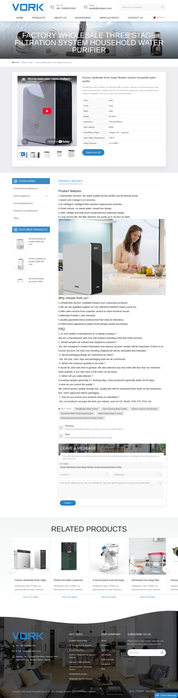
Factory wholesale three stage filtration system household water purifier (91, 467)
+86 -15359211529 (65, 8)
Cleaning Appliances (23, 203)
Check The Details (30, 597)
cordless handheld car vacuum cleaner (82, 656)
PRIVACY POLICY (158, 691)
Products (38, 17)
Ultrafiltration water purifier (87, 409)
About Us (60, 17)
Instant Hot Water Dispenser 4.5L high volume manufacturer (29, 580)
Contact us (135, 17)
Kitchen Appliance (22, 196)
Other (16, 218)
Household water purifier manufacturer (77, 413)
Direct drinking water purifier (115, 409)
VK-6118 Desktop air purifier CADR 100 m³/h (37, 241)
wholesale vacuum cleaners (81, 679)
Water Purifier (27, 62)
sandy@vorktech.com (100, 8)
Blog (103, 669)
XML (147, 691)
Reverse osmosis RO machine (144, 409)
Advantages (83, 17)
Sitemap (140, 691)
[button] (166, 569)
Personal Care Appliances (26, 211)
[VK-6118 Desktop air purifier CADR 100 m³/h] (20, 244)
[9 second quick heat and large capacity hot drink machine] (69, 556)
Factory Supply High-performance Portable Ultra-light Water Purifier (146, 580)
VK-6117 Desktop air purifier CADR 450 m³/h (37, 261)
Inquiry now (92, 152)
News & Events (109, 17)
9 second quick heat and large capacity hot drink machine (69, 580)
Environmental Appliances (26, 188)
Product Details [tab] (70, 181)
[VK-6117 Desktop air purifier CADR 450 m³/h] (20, 264)
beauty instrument (76, 650)
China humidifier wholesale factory (80, 668)
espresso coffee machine (79, 662)
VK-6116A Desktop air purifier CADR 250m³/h (36, 281)
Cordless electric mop (78, 641)
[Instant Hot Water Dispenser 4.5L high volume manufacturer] (30, 556)
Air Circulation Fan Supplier (80, 645)
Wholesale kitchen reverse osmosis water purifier (82, 418)
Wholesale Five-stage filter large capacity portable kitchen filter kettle (108, 580)
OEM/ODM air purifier (78, 674)
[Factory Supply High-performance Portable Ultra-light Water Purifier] (147, 556)
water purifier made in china (110, 413)
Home (19, 17)
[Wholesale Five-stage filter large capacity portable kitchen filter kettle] (108, 556)
